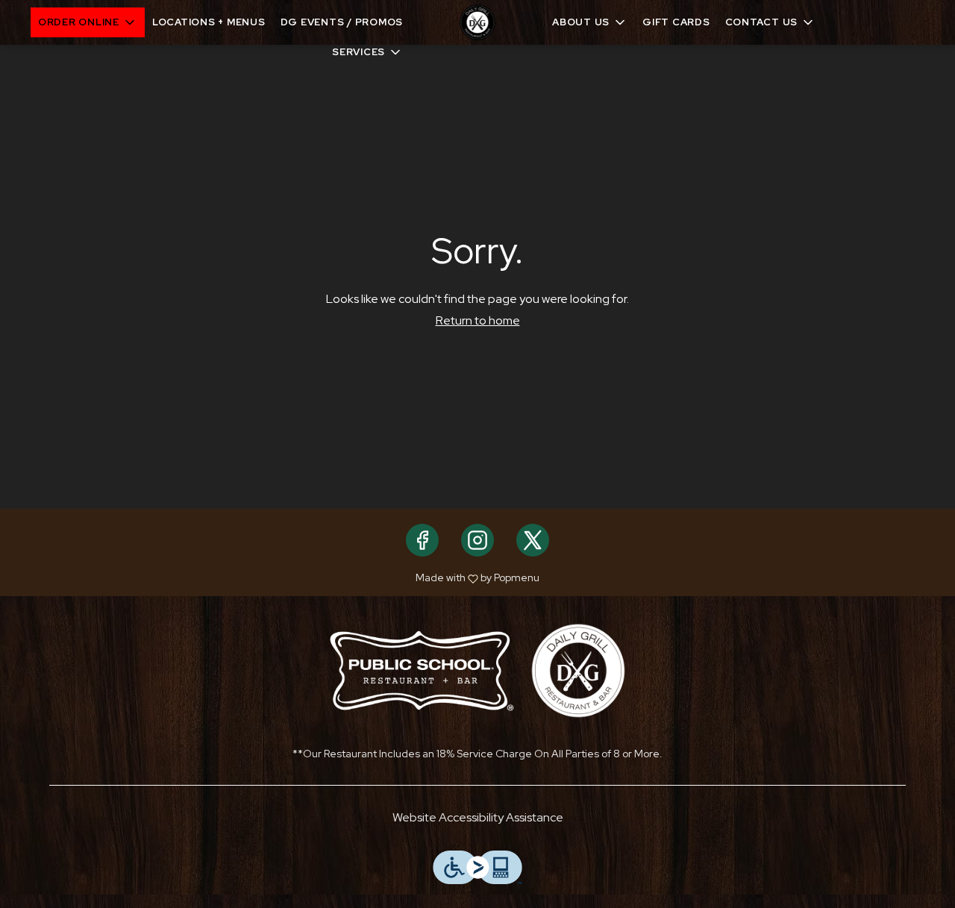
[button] (88, 22)
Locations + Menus (209, 22)
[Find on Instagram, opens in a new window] (477, 540)
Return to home (478, 320)
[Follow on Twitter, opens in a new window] (532, 540)
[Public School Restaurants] (421, 669)
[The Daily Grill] (578, 669)
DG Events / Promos (342, 22)
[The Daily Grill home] (477, 22)
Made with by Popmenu (275, 577)
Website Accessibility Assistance (477, 817)
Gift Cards (676, 22)
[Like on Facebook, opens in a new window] (422, 540)
